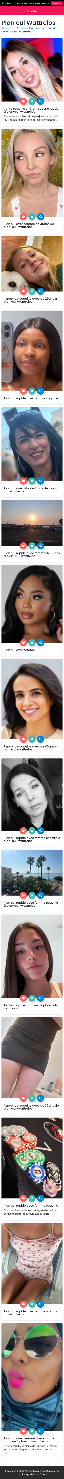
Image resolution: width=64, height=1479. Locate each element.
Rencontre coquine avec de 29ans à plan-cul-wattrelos (30, 300)
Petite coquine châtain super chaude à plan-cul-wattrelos (31, 110)
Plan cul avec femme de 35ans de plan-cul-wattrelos (29, 225)
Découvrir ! (57, 3)
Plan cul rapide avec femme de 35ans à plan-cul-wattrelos (32, 555)
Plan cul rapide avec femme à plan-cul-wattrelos (30, 1313)
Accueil (5, 28)
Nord (14, 31)
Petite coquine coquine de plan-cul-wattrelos (31, 1007)
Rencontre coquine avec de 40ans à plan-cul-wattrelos (30, 748)
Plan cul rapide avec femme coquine (31, 398)
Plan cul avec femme (19, 650)
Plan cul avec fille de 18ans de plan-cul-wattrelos (30, 490)
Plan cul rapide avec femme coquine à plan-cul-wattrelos (31, 904)
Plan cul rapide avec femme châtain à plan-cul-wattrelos (32, 839)
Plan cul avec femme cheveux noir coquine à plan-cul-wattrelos (29, 1440)
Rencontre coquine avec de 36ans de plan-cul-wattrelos (31, 1107)
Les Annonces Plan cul (25, 28)
